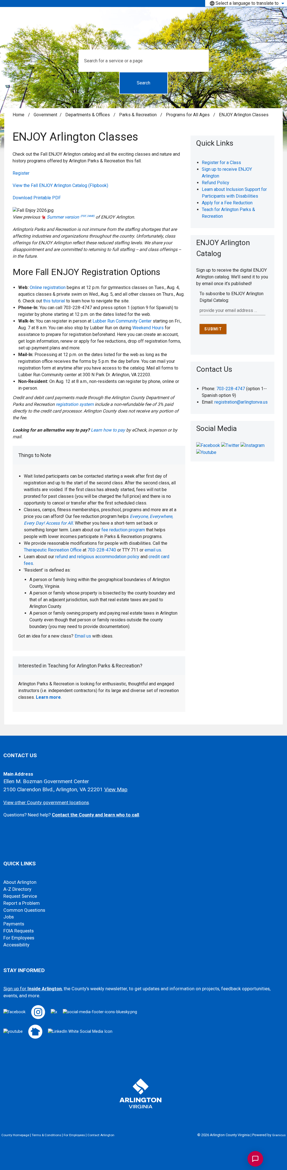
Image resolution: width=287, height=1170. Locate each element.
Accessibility (16, 945)
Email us (83, 636)
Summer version (70, 217)
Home (18, 114)
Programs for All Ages (188, 114)
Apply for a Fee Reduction (227, 202)
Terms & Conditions (46, 1135)
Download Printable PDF (37, 197)
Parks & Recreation (138, 114)
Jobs (8, 917)
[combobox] (246, 3)
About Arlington (19, 882)
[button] (99, 455)
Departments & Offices (88, 114)
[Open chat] (255, 1159)
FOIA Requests (18, 931)
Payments (13, 924)
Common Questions (24, 910)
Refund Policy (215, 182)
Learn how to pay (108, 430)
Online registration (48, 287)
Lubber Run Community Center (122, 321)
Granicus (279, 1135)
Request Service (20, 896)
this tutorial (54, 301)
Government (45, 114)
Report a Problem (21, 903)
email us (153, 550)
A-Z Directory (17, 889)
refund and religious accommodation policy (97, 556)
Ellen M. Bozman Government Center (46, 781)
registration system (75, 404)
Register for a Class (221, 162)
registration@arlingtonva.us (241, 402)
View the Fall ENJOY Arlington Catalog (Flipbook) (60, 185)
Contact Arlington (100, 1135)
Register (21, 173)
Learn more (48, 697)
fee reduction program (123, 529)
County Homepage (15, 1135)
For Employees (18, 938)
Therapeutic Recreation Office (53, 550)
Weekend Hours (148, 327)
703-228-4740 (101, 550)
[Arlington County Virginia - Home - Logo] (146, 20)
